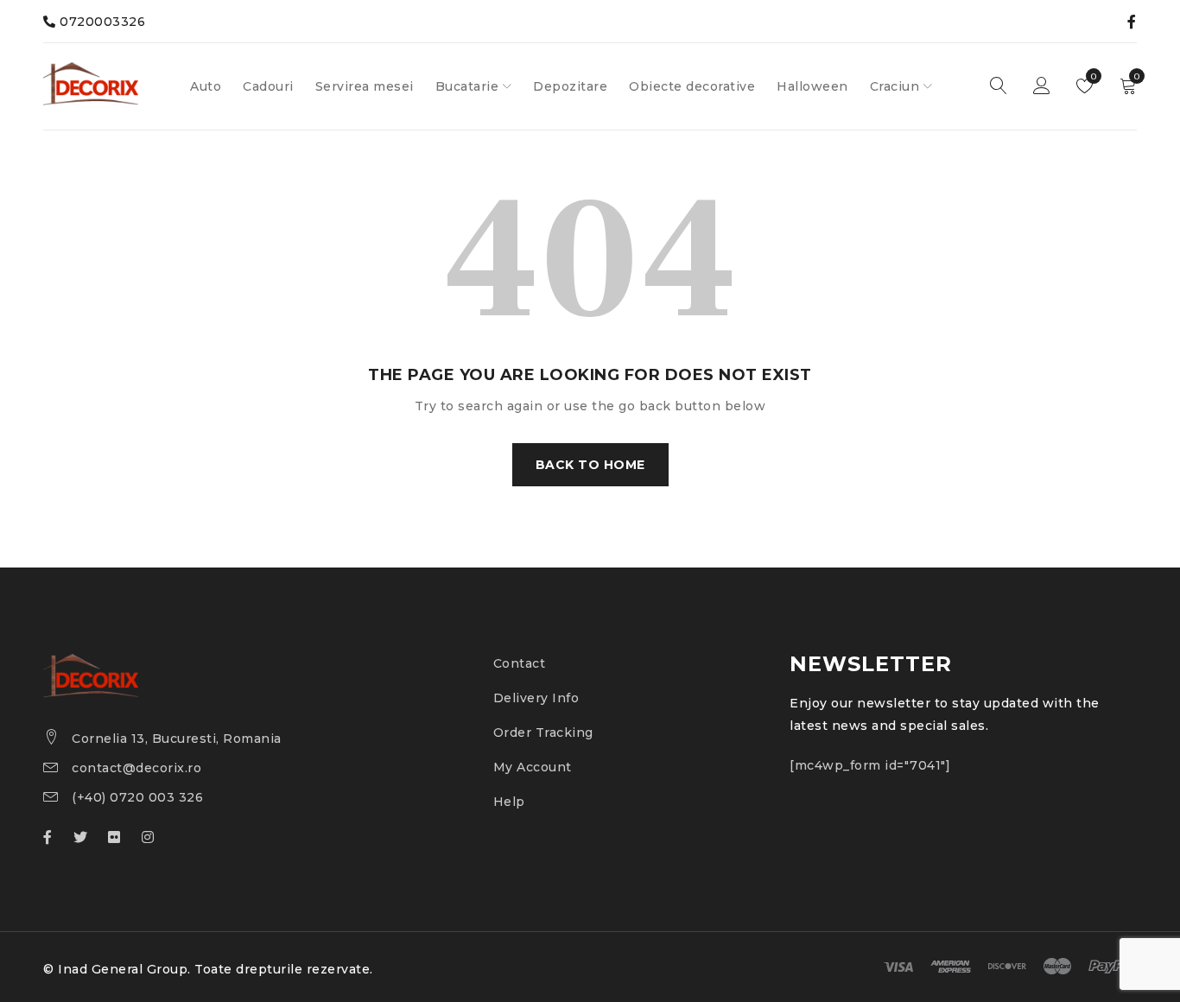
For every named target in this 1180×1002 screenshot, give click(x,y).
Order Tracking (543, 732)
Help (509, 801)
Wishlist (1092, 76)
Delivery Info (536, 698)
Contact (519, 663)
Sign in (1041, 86)
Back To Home (590, 464)
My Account (532, 767)
